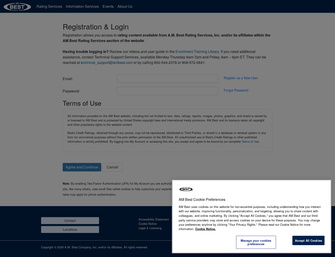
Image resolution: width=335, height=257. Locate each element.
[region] (251, 216)
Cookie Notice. (205, 229)
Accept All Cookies (308, 240)
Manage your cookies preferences (256, 242)
